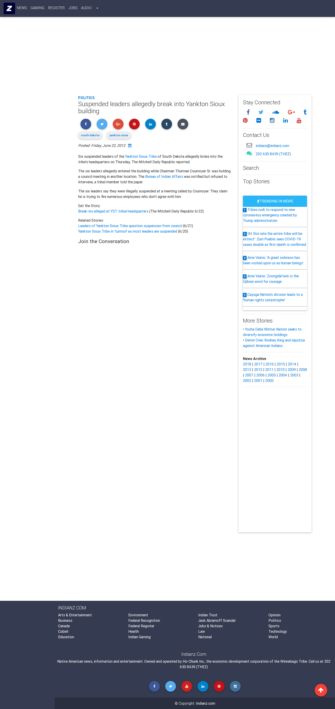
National (205, 637)
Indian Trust (207, 615)
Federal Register (141, 626)
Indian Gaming (139, 637)
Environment (138, 615)
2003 (294, 375)
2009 (292, 369)
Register (56, 7)
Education (66, 637)
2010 (280, 369)
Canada (64, 626)
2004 (283, 375)
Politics (86, 97)
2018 (247, 364)
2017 (258, 364)
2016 (269, 364)
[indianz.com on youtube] (299, 120)
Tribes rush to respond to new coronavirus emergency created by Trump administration (270, 215)
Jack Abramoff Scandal (216, 620)
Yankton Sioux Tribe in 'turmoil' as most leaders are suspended (128, 231)
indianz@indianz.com (272, 145)
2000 (269, 380)
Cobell (63, 631)
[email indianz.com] (249, 145)
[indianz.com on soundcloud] (276, 112)
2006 (260, 375)
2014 (292, 364)
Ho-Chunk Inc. (194, 661)
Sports (273, 626)
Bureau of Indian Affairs (164, 176)
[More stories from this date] (129, 145)
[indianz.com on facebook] (249, 112)
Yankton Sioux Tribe (141, 156)
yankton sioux (118, 135)
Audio (86, 7)
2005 (272, 375)
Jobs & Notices (210, 626)
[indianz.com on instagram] (273, 120)
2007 (249, 375)
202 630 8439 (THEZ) (273, 154)
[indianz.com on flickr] (259, 120)
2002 (247, 380)
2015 (281, 364)
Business (65, 620)
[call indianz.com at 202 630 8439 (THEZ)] (249, 153)
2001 (258, 380)
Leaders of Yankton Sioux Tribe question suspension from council (130, 225)
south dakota (90, 135)
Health (133, 631)
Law (201, 631)
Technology (277, 631)
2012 (258, 369)
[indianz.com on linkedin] (286, 120)
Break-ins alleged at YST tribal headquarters (113, 211)
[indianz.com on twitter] (262, 112)
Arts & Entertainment (75, 615)
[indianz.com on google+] (292, 112)
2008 (303, 369)
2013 (247, 369)
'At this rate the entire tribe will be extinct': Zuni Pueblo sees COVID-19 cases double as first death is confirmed (274, 239)
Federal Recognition (144, 620)
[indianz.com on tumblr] (305, 112)
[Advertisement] (195, 57)
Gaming (37, 7)
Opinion (274, 615)
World (273, 637)
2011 (269, 369)
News (22, 7)
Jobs (72, 7)
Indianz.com (205, 703)
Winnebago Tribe (293, 661)
